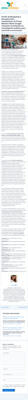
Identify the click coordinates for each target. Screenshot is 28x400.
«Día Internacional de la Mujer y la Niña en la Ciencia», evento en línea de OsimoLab (14, 333)
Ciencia (12, 323)
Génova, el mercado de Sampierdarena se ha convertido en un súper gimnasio (14, 321)
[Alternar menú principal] (25, 5)
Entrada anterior (5, 307)
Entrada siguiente (22, 307)
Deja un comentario (5, 32)
